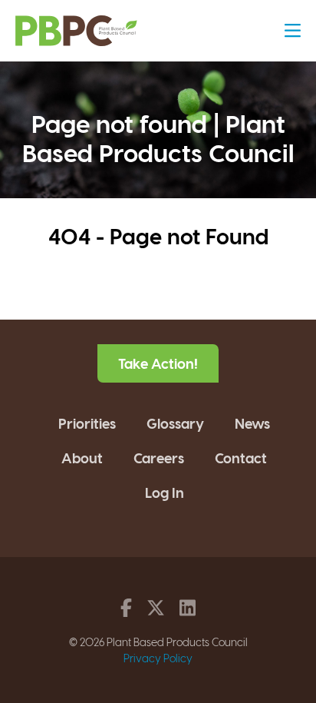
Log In (164, 492)
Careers (158, 457)
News (252, 423)
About (82, 457)
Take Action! (158, 363)
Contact (241, 457)
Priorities (87, 423)
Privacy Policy (158, 658)
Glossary (175, 423)
